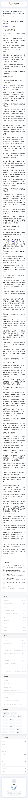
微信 (19, 732)
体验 (5, 723)
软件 (19, 726)
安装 (12, 732)
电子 (10, 362)
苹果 (14, 713)
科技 (11, 33)
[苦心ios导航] (14, 3)
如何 (12, 729)
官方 (19, 723)
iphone (6, 716)
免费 (13, 242)
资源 (5, 57)
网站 (12, 726)
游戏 (6, 26)
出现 (5, 726)
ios (13, 716)
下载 (12, 723)
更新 (12, 719)
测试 (19, 719)
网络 (4, 82)
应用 (20, 716)
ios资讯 (6, 713)
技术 (5, 729)
